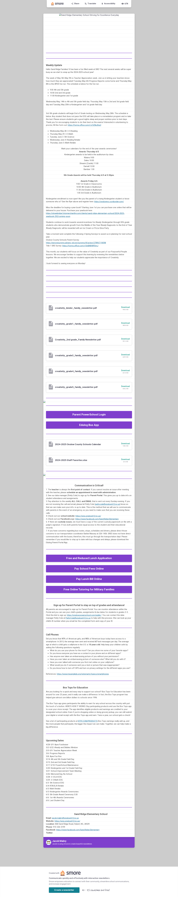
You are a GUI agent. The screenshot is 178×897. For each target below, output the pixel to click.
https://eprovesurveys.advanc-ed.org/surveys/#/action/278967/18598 (76, 243)
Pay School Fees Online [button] (89, 568)
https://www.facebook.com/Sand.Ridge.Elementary (97, 519)
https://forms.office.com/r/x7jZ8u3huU (84, 125)
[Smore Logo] (57, 4)
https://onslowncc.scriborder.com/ (109, 201)
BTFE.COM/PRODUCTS (88, 721)
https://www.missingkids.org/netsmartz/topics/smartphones (83, 674)
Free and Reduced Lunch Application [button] (89, 558)
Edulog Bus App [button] (89, 425)
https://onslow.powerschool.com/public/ (84, 615)
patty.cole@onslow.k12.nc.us (107, 504)
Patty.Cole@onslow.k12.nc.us (78, 618)
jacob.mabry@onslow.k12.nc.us (65, 818)
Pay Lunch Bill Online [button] (89, 579)
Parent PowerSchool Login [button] (89, 414)
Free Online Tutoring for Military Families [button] (89, 589)
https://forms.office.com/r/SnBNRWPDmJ (80, 246)
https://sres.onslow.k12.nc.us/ (88, 516)
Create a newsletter (64, 890)
